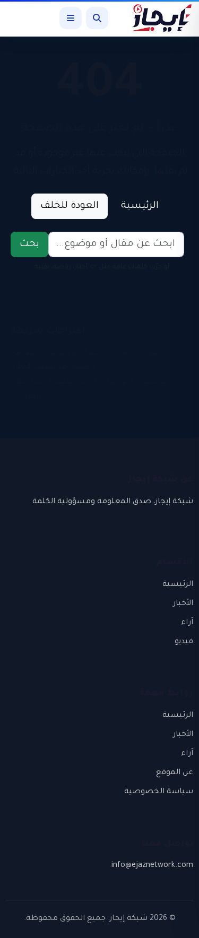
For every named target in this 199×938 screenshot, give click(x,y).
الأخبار (183, 604)
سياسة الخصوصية (158, 792)
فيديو (184, 642)
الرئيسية (140, 206)
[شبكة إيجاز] (156, 18)
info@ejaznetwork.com (152, 866)
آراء (187, 623)
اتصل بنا (26, 396)
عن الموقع (174, 773)
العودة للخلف (69, 206)
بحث (29, 244)
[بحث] (97, 18)
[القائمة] (70, 18)
